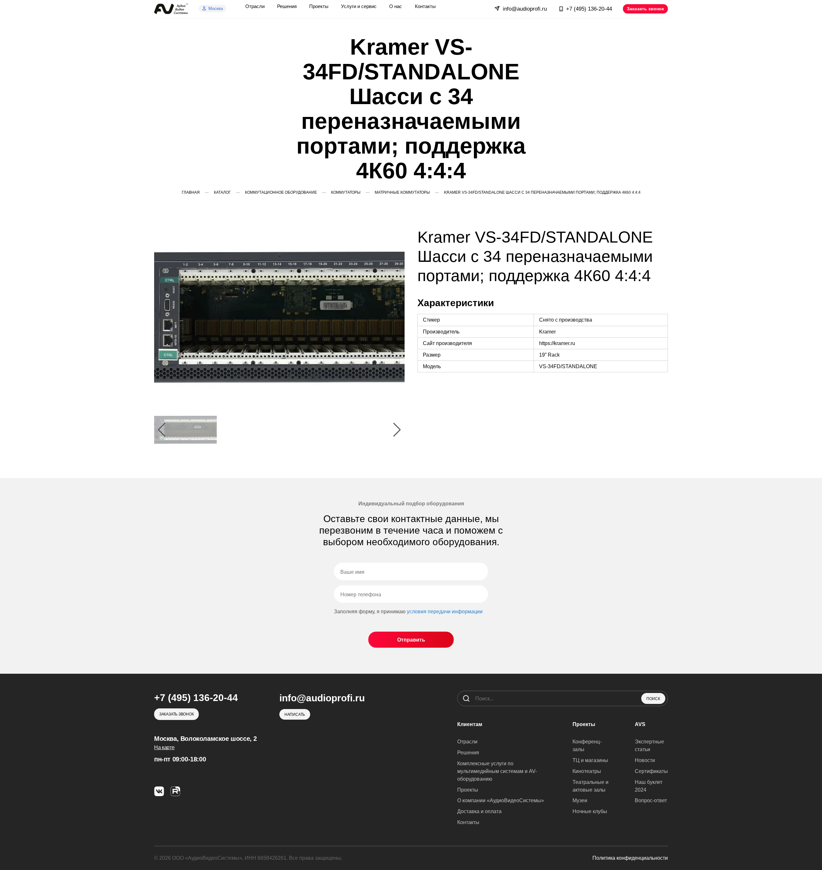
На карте (164, 747)
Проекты (467, 790)
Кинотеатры (587, 771)
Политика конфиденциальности (630, 858)
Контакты (468, 822)
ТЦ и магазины (590, 760)
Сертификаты (651, 771)
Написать (294, 714)
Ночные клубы (590, 811)
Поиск (653, 699)
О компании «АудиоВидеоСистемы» (500, 800)
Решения (468, 752)
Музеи (580, 800)
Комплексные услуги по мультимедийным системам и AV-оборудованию (497, 771)
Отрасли (467, 741)
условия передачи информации (445, 611)
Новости (645, 760)
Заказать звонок (645, 8)
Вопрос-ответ (651, 800)
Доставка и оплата (479, 811)
